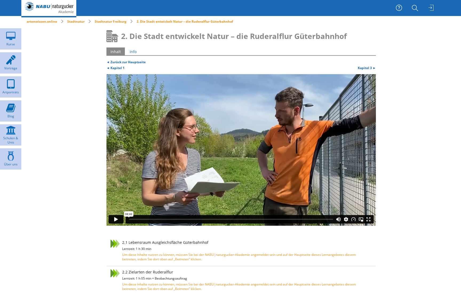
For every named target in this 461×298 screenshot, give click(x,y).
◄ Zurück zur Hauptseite (126, 62)
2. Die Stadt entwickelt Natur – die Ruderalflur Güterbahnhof (185, 21)
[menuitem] (416, 8)
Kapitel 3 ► (367, 68)
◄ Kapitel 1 (115, 68)
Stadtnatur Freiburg (110, 21)
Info (133, 51)
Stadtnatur (76, 21)
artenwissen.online (42, 21)
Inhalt (115, 51)
